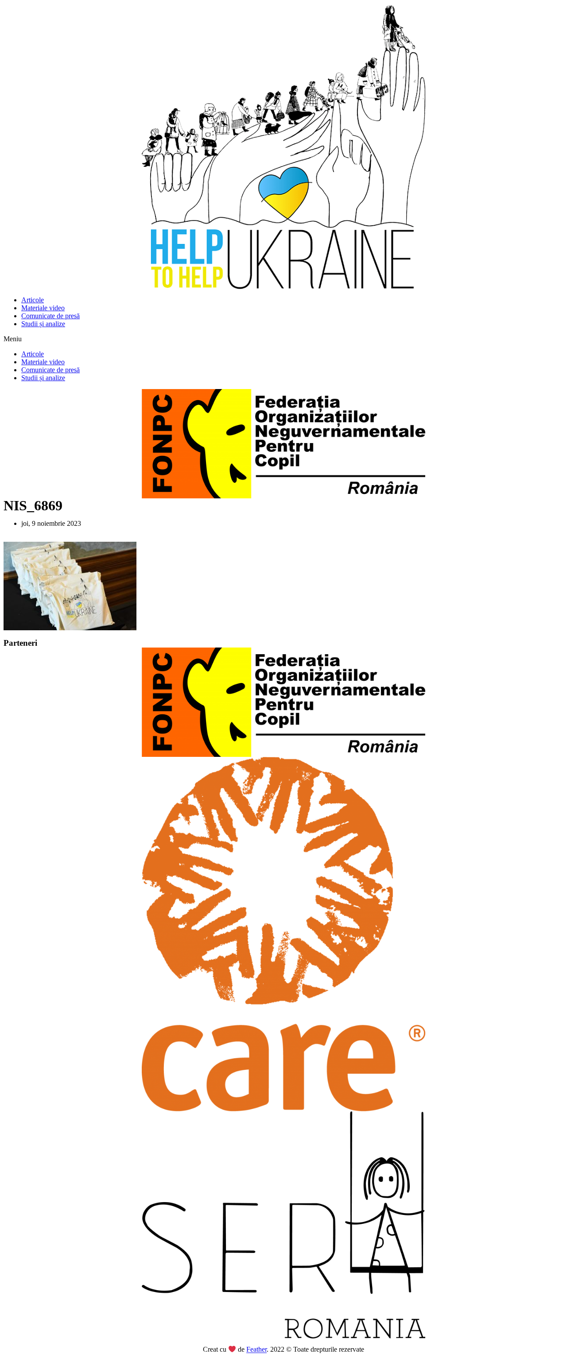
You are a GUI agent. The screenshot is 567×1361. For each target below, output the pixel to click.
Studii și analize (43, 324)
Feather (256, 1349)
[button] (283, 339)
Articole (32, 300)
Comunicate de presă (50, 316)
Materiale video (43, 308)
